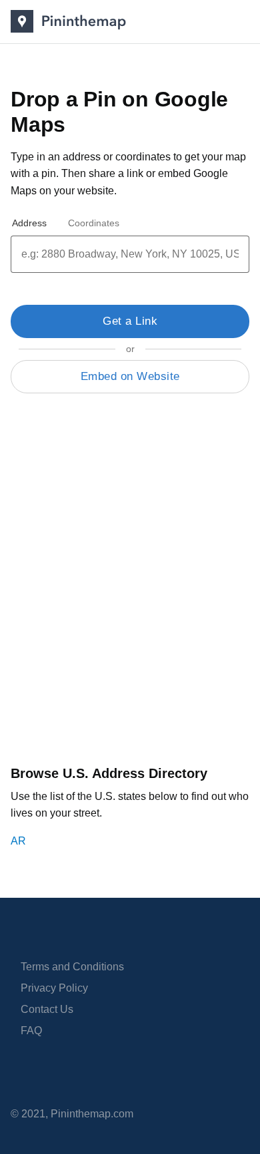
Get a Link (130, 321)
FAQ (31, 1030)
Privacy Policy (54, 988)
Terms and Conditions (72, 966)
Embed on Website (130, 376)
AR (18, 841)
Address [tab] (29, 223)
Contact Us (47, 1009)
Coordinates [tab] (93, 223)
